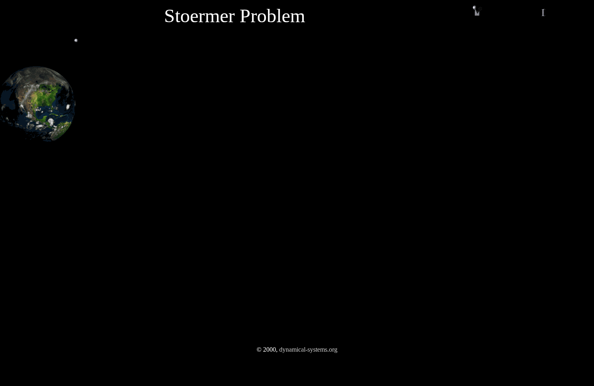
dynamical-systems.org (308, 349)
